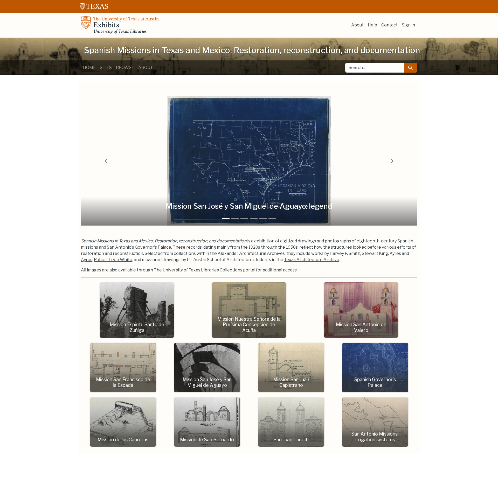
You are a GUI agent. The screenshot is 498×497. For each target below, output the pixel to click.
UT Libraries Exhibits (120, 25)
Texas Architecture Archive (311, 259)
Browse (125, 67)
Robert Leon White (113, 259)
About (357, 25)
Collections (231, 270)
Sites (106, 67)
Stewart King (375, 253)
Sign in (408, 25)
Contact (389, 25)
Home (89, 67)
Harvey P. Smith (345, 253)
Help (372, 25)
